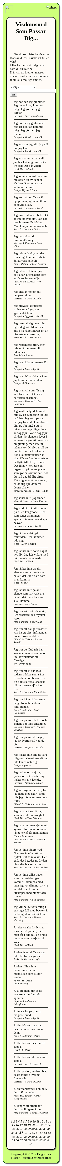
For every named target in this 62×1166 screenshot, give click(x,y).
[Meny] (51, 7)
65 (31, 1144)
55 (13, 1140)
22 (41, 1125)
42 (41, 1133)
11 (38, 1121)
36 (16, 1133)
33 (44, 1128)
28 (25, 1128)
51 (37, 1136)
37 (21, 1133)
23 (44, 1125)
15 (13, 1125)
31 (37, 1128)
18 (25, 1125)
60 (33, 1140)
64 (48, 1140)
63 (44, 1140)
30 (33, 1128)
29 (29, 1128)
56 (17, 1140)
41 (37, 1133)
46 (17, 1136)
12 (41, 1121)
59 (29, 1140)
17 (21, 1125)
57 (21, 1140)
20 (33, 1125)
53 (44, 1136)
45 (13, 1136)
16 (17, 1125)
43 (45, 1133)
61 (37, 1140)
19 (29, 1125)
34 (48, 1128)
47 (21, 1136)
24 (48, 1125)
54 (48, 1136)
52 (41, 1136)
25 (13, 1128)
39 (29, 1133)
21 (37, 1125)
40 (33, 1133)
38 (25, 1133)
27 (21, 1128)
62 (41, 1140)
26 (17, 1128)
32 (41, 1128)
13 (45, 1121)
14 (49, 1121)
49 (29, 1136)
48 (25, 1136)
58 (25, 1140)
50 (33, 1136)
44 (49, 1133)
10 (34, 1121)
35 (12, 1133)
